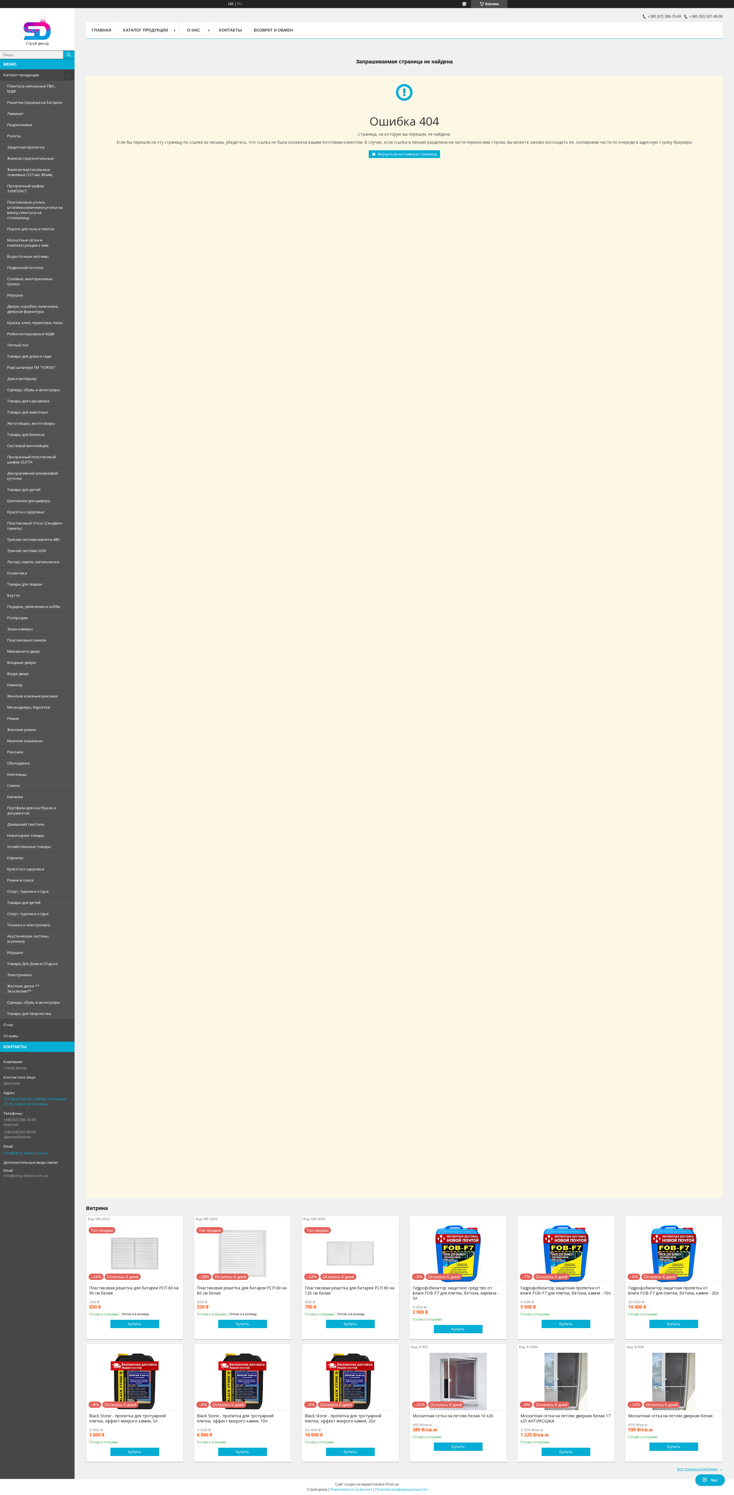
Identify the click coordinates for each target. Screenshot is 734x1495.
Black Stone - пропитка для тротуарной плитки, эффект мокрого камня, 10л (235, 1418)
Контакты (230, 30)
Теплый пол (17, 345)
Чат (714, 1480)
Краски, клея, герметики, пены (35, 322)
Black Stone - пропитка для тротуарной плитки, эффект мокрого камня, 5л (127, 1418)
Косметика (17, 573)
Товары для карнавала (28, 401)
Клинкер (15, 684)
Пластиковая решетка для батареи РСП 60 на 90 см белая (134, 1290)
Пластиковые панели (26, 640)
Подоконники (19, 124)
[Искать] (69, 54)
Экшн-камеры (20, 628)
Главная (101, 30)
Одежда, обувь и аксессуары (33, 389)
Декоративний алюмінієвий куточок (32, 476)
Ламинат (15, 113)
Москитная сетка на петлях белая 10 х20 (453, 1415)
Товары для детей (23, 489)
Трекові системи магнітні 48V (33, 539)
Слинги (13, 785)
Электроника (19, 974)
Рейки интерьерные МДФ (30, 333)
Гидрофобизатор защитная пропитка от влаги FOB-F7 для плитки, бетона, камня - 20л (673, 1290)
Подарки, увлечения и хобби (33, 606)
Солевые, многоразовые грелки (29, 281)
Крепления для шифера (28, 500)
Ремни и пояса (20, 880)
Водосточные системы (27, 256)
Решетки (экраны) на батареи (34, 102)
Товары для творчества (29, 1013)
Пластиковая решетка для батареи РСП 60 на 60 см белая (241, 1290)
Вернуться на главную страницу (407, 154)
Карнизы (15, 857)
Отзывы (10, 1035)
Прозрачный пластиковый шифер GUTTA (31, 459)
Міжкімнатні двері (23, 651)
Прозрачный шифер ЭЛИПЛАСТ (25, 188)
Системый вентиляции (27, 445)
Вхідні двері (18, 673)
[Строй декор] (37, 26)
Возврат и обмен (273, 30)
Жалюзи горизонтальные (30, 158)
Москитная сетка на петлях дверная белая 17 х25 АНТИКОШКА (565, 1418)
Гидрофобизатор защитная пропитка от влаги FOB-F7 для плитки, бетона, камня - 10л (565, 1290)
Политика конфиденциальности (401, 1490)
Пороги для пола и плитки (30, 228)
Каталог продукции (21, 74)
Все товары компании (697, 1468)
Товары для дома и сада (29, 356)
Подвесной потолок (25, 267)
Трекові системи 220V (26, 550)
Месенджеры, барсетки (28, 707)
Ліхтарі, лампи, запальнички (33, 561)
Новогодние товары (25, 835)
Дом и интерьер (22, 378)
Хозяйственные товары (29, 846)
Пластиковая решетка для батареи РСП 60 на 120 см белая (349, 1290)
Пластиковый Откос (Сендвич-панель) (35, 526)
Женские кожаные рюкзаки (32, 696)
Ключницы (17, 774)
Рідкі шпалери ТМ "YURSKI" (31, 367)
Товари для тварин (24, 584)
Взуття (13, 595)
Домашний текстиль (25, 824)
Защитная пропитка (25, 147)
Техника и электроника (28, 924)
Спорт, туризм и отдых (28, 891)
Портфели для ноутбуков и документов (31, 810)
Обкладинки (18, 763)
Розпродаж (17, 617)
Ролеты (14, 136)
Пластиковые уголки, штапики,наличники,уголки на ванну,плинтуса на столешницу (35, 210)
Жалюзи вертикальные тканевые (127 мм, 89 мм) (29, 172)
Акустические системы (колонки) (28, 938)
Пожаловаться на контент (351, 1490)
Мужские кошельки (24, 740)
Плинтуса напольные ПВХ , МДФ (31, 88)
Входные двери (21, 662)
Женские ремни (21, 729)
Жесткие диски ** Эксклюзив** (23, 988)
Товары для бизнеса (25, 434)
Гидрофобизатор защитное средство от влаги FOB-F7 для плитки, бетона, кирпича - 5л (456, 1293)
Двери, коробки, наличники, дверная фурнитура (33, 309)
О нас (8, 1024)
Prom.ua (392, 1484)
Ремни (13, 718)
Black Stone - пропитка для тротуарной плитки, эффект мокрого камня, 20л (343, 1418)
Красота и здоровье (25, 511)
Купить (134, 1323)
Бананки (15, 796)
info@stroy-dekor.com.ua (25, 1152)
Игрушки (15, 295)
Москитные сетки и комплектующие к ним (27, 242)
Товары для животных (27, 412)
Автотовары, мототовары (31, 423)
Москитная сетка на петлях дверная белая (670, 1415)
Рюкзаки (15, 752)
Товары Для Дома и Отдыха (32, 963)
